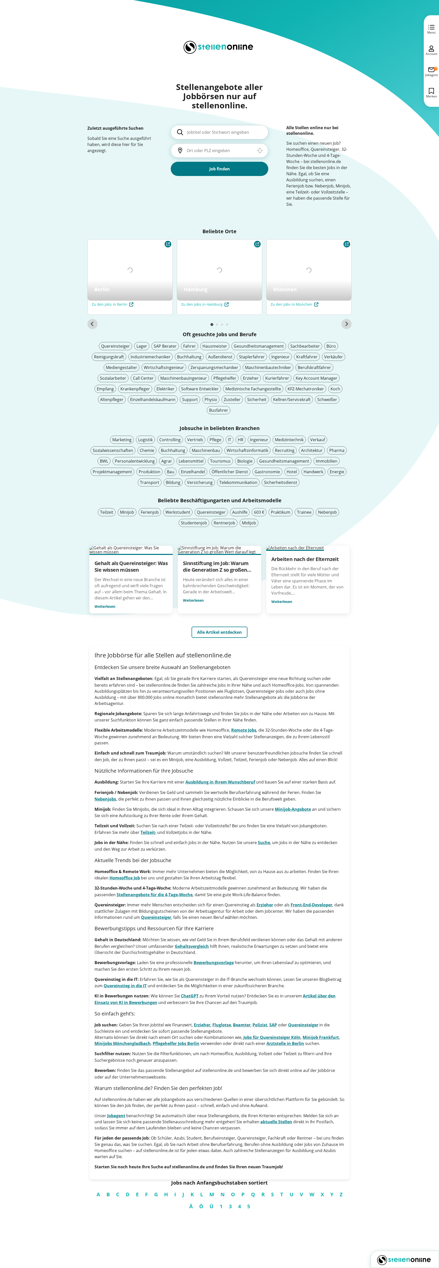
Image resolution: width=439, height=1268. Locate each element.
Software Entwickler (200, 389)
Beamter (241, 1025)
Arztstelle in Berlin (285, 1043)
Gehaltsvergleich (192, 946)
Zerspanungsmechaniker (214, 367)
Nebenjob (327, 512)
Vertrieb (195, 440)
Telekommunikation (238, 482)
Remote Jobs (243, 730)
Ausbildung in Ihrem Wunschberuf (220, 782)
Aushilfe (239, 512)
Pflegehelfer (224, 378)
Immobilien (326, 461)
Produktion (149, 472)
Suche (264, 842)
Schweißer (327, 399)
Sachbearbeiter (305, 346)
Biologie (245, 461)
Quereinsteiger (115, 346)
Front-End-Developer (311, 905)
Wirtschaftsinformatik (247, 450)
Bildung (173, 482)
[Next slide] (346, 324)
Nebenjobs (105, 799)
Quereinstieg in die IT (125, 986)
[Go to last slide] (92, 324)
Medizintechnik (289, 440)
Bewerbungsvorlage (214, 962)
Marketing (122, 440)
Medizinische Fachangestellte (253, 389)
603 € (259, 512)
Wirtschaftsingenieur (164, 367)
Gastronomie (267, 472)
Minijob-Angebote (293, 809)
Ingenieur (280, 357)
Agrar (166, 461)
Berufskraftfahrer (314, 367)
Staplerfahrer (252, 357)
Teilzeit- (148, 832)
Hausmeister (214, 346)
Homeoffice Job (124, 878)
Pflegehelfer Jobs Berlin (176, 1043)
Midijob (249, 523)
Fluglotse (221, 1025)
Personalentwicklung (135, 461)
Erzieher (251, 378)
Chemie (147, 450)
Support (190, 399)
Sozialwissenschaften (113, 450)
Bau (170, 472)
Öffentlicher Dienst (230, 472)
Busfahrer (218, 410)
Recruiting (284, 450)
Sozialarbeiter (113, 378)
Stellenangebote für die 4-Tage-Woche (155, 894)
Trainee (304, 512)
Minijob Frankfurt (321, 1037)
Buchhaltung (189, 357)
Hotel (292, 472)
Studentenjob (194, 523)
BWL (104, 461)
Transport (149, 482)
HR (240, 440)
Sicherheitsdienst (280, 482)
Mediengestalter (121, 367)
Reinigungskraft (109, 357)
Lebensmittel (191, 461)
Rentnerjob (224, 523)
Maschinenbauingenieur (183, 378)
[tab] (211, 324)
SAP (273, 1025)
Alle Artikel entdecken (219, 632)
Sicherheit (256, 399)
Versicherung (200, 482)
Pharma (336, 450)
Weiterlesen (105, 606)
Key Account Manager (316, 378)
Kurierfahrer (277, 378)
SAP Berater (165, 346)
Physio (211, 399)
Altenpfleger (111, 399)
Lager (141, 346)
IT (229, 440)
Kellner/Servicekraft (292, 399)
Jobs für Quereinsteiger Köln (271, 1037)
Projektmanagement (112, 472)
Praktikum (280, 512)
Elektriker (165, 389)
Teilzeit (106, 512)
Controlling (170, 440)
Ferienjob (150, 512)
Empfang (105, 389)
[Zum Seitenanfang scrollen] (424, 1236)
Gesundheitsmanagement (259, 346)
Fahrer (189, 346)
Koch (335, 389)
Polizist (260, 1025)
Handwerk (313, 472)
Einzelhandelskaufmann (153, 399)
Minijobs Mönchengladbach (123, 1043)
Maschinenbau (206, 450)
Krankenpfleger (135, 389)
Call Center (143, 378)
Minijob (127, 512)
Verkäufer (333, 357)
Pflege (215, 440)
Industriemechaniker (150, 357)
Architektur (312, 450)
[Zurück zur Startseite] (405, 1259)
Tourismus (220, 461)
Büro (331, 346)
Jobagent (116, 1115)
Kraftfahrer (307, 357)
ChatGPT (189, 996)
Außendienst (220, 357)
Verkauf (317, 440)
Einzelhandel (193, 472)
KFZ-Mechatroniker (306, 389)
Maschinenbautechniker (268, 367)
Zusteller (232, 399)
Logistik (145, 440)
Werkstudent (177, 512)
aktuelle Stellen (276, 1122)
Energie (337, 472)
